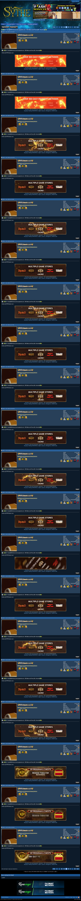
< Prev (54, 27)
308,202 (77, 34)
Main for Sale (28, 871)
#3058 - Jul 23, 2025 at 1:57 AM (8, 743)
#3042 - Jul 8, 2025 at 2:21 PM (8, 73)
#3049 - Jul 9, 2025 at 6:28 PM (8, 366)
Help (71, 897)
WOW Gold (54, 69)
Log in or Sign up (75, 1)
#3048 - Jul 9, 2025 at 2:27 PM (8, 324)
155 (71, 27)
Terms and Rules (77, 899)
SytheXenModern (5, 897)
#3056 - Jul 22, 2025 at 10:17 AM (8, 659)
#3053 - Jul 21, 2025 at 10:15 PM (8, 534)
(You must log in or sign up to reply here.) (9, 868)
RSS (78, 897)
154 (68, 27)
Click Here (77, 38)
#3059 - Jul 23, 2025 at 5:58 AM (8, 785)
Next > (78, 27)
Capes (39, 69)
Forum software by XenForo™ (11, 899)
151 (61, 27)
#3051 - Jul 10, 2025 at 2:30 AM (8, 450)
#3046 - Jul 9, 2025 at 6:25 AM (8, 241)
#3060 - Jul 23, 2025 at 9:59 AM (8, 827)
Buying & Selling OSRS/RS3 (30, 69)
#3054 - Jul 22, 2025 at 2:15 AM (8, 576)
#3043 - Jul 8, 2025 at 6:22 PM (8, 115)
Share (77, 70)
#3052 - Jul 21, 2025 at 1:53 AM (8, 492)
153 (66, 27)
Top (76, 897)
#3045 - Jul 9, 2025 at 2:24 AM (8, 199)
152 (64, 27)
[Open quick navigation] (79, 24)
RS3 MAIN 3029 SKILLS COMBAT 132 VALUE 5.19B (44, 871)
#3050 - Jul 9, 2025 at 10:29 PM (8, 408)
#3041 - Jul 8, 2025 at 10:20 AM (8, 31)
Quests (43, 69)
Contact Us (67, 897)
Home (74, 897)
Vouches (27, 67)
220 (75, 27)
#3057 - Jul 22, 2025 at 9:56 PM (8, 701)
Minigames (48, 69)
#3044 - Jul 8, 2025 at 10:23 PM (8, 157)
